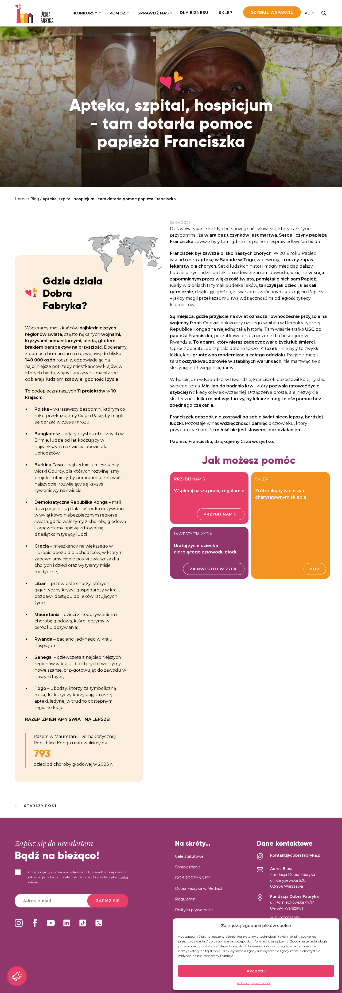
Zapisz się (108, 900)
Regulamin (185, 899)
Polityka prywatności (253, 983)
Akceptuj (256, 970)
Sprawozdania (188, 867)
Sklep (225, 12)
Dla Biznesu (194, 12)
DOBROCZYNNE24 (193, 877)
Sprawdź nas (153, 13)
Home (21, 199)
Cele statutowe (189, 856)
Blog (34, 199)
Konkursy (85, 13)
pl (307, 13)
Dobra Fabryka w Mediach (199, 888)
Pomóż (118, 13)
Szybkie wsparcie (272, 12)
